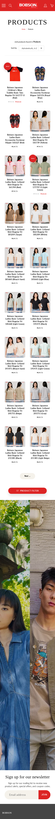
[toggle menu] (3, 5)
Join (44, 794)
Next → (27, 476)
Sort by (14, 48)
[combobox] (31, 48)
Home (23, 29)
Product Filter (29, 490)
